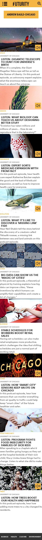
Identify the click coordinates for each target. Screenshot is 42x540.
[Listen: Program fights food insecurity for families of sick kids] (21, 420)
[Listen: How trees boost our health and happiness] (21, 478)
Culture (22, 537)
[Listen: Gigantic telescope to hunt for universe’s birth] (21, 40)
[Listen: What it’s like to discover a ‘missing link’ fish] (21, 201)
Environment (35, 537)
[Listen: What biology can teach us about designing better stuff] (21, 98)
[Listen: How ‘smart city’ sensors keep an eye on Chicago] (21, 365)
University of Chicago (9, 56)
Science (4, 537)
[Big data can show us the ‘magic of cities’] (21, 255)
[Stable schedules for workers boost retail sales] (21, 311)
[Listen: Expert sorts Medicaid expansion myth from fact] (21, 146)
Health (14, 537)
